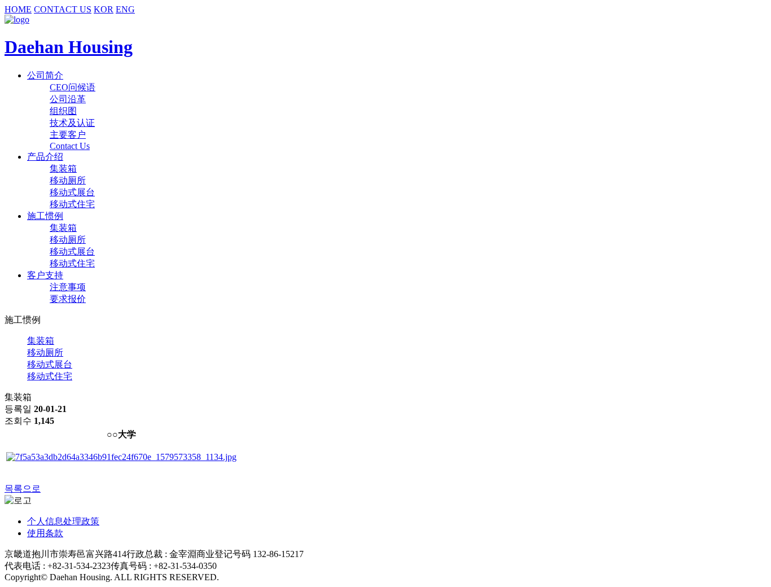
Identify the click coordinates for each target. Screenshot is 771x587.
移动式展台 (72, 192)
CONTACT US (62, 9)
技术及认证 (72, 123)
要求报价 (68, 299)
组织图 (63, 111)
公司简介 (45, 75)
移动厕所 (68, 180)
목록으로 (23, 488)
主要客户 (68, 134)
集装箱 (63, 168)
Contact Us (70, 146)
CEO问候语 (72, 87)
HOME (18, 9)
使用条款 (45, 533)
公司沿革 (68, 99)
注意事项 (68, 287)
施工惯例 (45, 216)
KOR (103, 9)
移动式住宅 (72, 204)
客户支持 (45, 275)
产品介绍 (45, 156)
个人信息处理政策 (63, 521)
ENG (125, 9)
